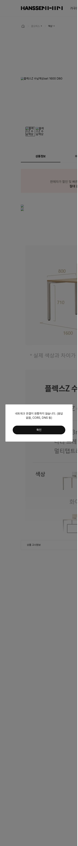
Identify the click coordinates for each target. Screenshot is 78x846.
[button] (39, 430)
